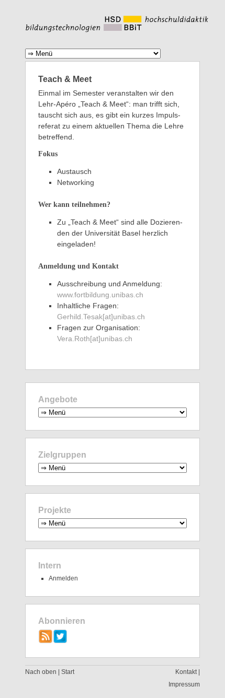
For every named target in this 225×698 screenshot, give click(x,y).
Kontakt (186, 672)
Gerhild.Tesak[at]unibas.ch (101, 316)
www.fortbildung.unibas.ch (100, 294)
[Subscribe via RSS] (45, 641)
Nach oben (41, 672)
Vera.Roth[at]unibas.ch (94, 338)
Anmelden (63, 578)
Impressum (184, 684)
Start (67, 672)
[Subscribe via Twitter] (60, 641)
